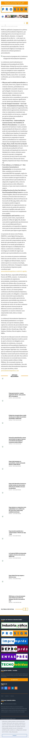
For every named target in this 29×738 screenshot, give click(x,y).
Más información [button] (13, 731)
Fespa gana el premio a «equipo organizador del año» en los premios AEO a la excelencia (17, 395)
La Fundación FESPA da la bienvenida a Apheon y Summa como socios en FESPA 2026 (17, 555)
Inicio (2, 696)
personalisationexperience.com (10, 370)
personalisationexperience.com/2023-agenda (13, 271)
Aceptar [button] (14, 735)
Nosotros (7, 696)
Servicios (12, 696)
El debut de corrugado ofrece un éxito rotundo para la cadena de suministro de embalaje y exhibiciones (17, 417)
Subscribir (15, 679)
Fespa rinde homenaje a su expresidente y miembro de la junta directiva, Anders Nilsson (17, 463)
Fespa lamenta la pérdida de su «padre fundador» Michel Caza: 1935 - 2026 (17, 533)
